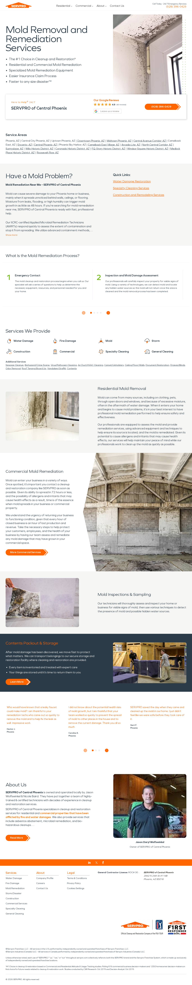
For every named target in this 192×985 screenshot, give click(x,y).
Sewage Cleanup (15, 365)
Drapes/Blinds (177, 365)
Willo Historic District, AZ (39, 148)
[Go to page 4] (100, 312)
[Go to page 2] (94, 312)
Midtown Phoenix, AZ (119, 140)
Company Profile (44, 878)
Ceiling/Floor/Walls (134, 365)
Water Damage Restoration (132, 181)
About (100, 5)
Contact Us (117, 5)
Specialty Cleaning (15, 908)
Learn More (16, 681)
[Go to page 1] (91, 312)
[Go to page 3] (97, 312)
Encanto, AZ (25, 144)
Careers (40, 883)
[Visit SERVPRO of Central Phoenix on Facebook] (103, 862)
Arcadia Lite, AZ (130, 144)
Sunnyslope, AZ (14, 148)
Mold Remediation (15, 888)
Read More (16, 837)
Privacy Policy (74, 883)
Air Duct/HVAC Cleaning (90, 365)
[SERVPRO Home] (18, 5)
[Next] (108, 312)
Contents (72, 368)
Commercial (83, 5)
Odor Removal (13, 368)
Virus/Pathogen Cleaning (64, 365)
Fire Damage (12, 883)
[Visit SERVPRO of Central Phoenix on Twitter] (96, 863)
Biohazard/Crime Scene (37, 365)
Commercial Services (16, 903)
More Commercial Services (25, 552)
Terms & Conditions (77, 878)
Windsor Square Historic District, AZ (147, 148)
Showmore (11, 235)
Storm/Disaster (14, 893)
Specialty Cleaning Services (131, 188)
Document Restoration (157, 365)
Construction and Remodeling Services (138, 195)
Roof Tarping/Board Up (34, 368)
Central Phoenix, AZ (45, 144)
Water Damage (14, 878)
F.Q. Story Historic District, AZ (108, 148)
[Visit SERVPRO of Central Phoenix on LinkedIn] (89, 862)
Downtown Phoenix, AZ (91, 140)
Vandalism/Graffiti (56, 368)
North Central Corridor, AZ (157, 144)
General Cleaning (15, 913)
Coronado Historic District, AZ (72, 148)
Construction (12, 898)
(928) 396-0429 (176, 6)
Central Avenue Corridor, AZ (150, 140)
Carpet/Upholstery (114, 365)
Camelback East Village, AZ (103, 144)
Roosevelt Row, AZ (48, 152)
